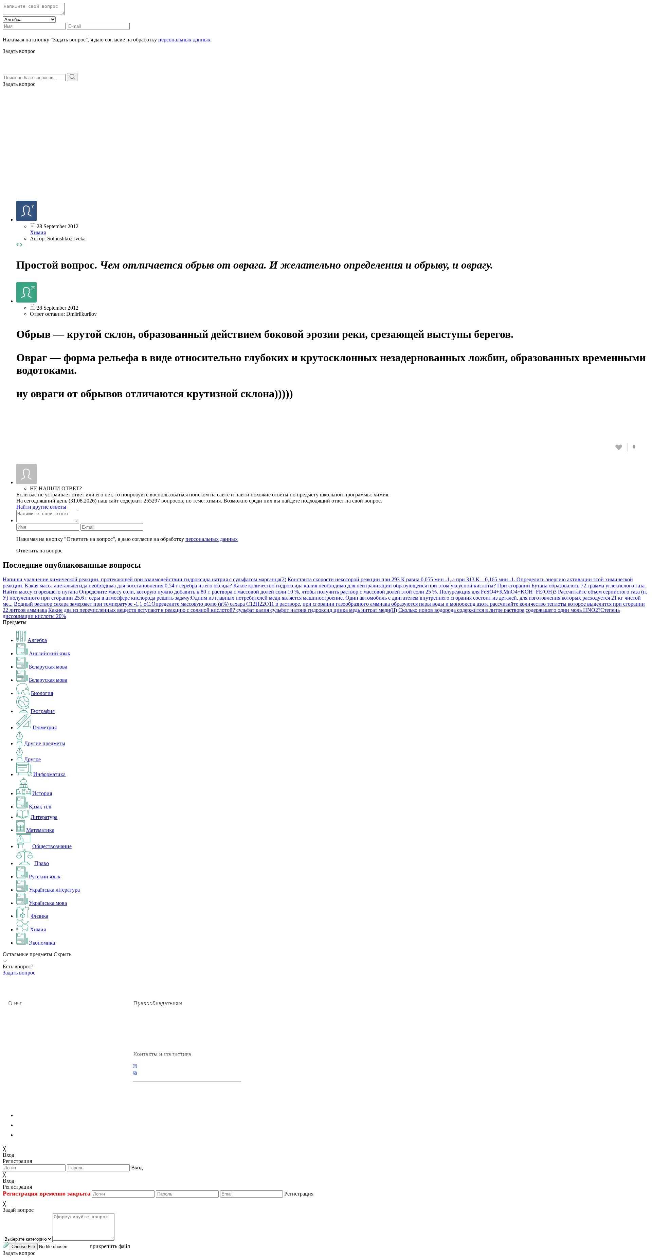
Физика (39, 916)
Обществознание (52, 846)
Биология (42, 693)
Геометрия (45, 727)
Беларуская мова (48, 667)
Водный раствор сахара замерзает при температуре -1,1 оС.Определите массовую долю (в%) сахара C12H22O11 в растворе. (157, 604)
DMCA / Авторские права (46, 1125)
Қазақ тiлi (40, 806)
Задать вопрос (19, 84)
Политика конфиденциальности (53, 1115)
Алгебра (37, 640)
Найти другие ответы (41, 507)
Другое (32, 759)
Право (41, 863)
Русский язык (44, 876)
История (42, 793)
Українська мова (48, 903)
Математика (40, 830)
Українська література (54, 890)
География (43, 711)
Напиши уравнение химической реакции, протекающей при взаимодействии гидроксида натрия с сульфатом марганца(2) (144, 579)
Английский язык (49, 653)
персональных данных (184, 39)
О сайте (50, 1050)
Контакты (30, 1050)
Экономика (42, 943)
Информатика (49, 774)
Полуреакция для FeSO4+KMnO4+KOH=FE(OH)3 (498, 592)
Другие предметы (44, 743)
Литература (44, 817)
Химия (38, 232)
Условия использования (43, 1135)
